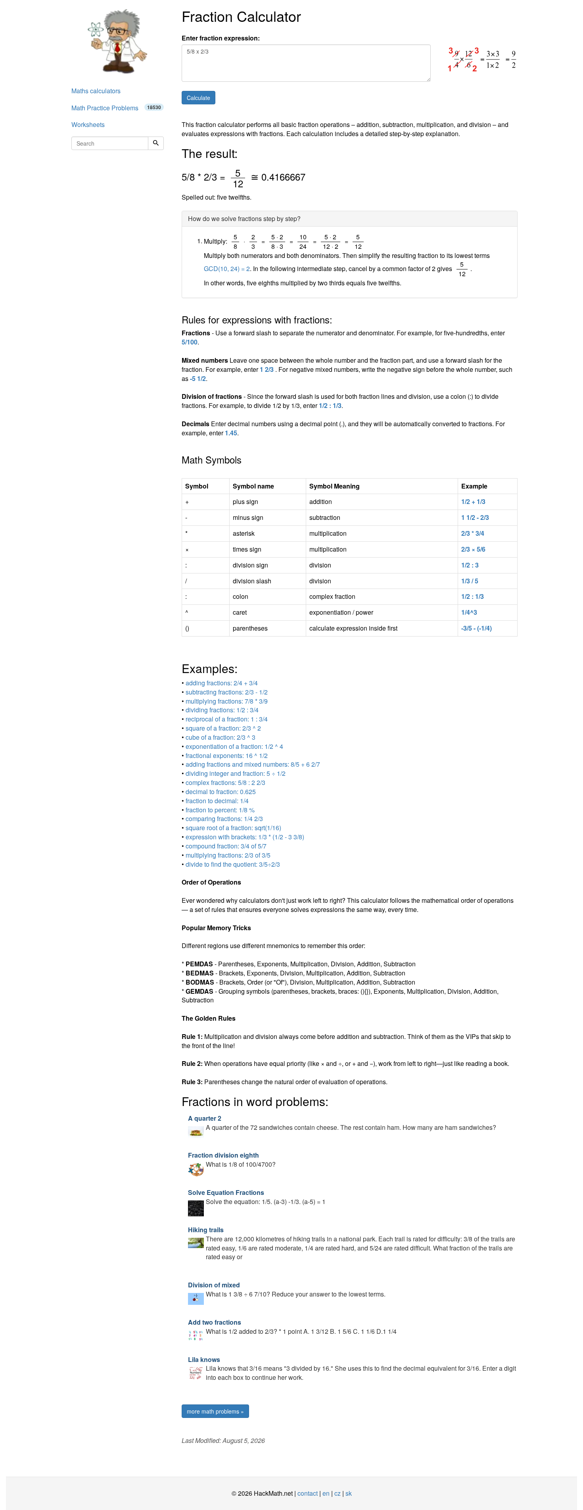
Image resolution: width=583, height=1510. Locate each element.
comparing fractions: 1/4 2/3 (224, 818)
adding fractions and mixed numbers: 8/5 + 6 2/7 (253, 764)
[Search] (156, 143)
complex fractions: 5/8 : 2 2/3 (225, 782)
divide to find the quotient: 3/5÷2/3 (233, 864)
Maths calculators (96, 90)
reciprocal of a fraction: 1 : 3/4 (227, 718)
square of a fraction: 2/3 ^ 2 (223, 728)
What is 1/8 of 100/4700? (232, 1159)
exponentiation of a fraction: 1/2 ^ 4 (234, 746)
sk (348, 1493)
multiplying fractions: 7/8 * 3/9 (227, 701)
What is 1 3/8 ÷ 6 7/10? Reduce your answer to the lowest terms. (286, 1289)
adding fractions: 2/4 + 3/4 (222, 682)
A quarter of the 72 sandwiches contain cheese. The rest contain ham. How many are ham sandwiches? (342, 1123)
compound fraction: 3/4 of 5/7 (226, 845)
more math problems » (215, 1411)
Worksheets (88, 124)
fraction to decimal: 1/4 (217, 800)
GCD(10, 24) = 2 (227, 268)
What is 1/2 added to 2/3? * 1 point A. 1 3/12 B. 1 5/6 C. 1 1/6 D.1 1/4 (292, 1327)
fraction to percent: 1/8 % (220, 809)
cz (337, 1493)
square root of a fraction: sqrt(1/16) (233, 827)
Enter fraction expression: (221, 38)
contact (307, 1493)
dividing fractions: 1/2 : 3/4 (222, 709)
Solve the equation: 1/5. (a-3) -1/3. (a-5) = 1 (257, 1197)
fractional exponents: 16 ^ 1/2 (227, 755)
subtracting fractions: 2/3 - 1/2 (227, 691)
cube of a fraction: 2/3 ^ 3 (220, 737)
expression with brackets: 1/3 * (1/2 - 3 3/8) (245, 836)
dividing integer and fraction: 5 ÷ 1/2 (236, 773)
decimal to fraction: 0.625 (221, 791)
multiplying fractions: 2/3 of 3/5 (228, 855)
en (326, 1493)
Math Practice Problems (116, 107)
